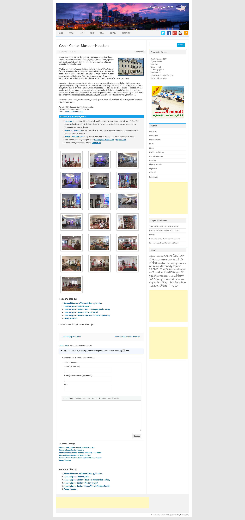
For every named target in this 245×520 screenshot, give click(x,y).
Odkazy (113, 33)
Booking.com (99, 140)
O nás (102, 33)
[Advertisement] (168, 198)
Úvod (61, 33)
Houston (80, 324)
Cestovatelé (153, 136)
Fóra (66, 345)
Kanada (157, 266)
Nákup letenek (156, 67)
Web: (66, 385)
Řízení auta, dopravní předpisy (162, 75)
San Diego (163, 282)
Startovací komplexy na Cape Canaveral (163, 226)
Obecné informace (156, 156)
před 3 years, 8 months (112, 351)
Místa (82, 33)
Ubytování (154, 64)
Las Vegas (164, 269)
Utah (158, 286)
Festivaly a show (155, 140)
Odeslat (137, 436)
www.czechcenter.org (74, 112)
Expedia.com (121, 140)
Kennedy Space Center (71, 337)
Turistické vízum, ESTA (159, 59)
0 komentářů (139, 52)
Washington (170, 285)
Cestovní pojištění (157, 70)
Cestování (125, 33)
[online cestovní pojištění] (168, 119)
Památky (152, 160)
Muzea (68, 324)
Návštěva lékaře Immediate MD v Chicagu (164, 230)
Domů (61, 345)
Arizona (168, 255)
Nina (65, 52)
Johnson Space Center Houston (77, 306)
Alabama (152, 256)
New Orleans (171, 276)
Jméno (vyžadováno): (72, 366)
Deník (92, 33)
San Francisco (178, 282)
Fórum (71, 33)
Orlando (174, 279)
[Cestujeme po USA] (122, 29)
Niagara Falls (163, 279)
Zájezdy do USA (156, 61)
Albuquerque (159, 256)
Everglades (172, 260)
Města (151, 144)
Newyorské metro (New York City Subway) (164, 239)
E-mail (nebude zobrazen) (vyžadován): (78, 376)
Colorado (157, 260)
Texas (87, 324)
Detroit (164, 260)
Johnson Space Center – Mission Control (81, 312)
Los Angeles (175, 269)
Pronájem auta (156, 72)
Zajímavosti (153, 177)
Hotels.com (109, 140)
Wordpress (184, 515)
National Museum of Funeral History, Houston (83, 303)
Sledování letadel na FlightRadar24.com (163, 243)
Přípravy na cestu (155, 164)
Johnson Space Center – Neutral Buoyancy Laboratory (87, 309)
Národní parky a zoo (156, 152)
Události (152, 173)
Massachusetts (159, 272)
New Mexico (161, 276)
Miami (171, 271)
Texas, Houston (70, 318)
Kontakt (152, 234)
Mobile (178, 272)
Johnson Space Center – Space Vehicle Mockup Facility (87, 315)
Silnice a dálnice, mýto (159, 78)
